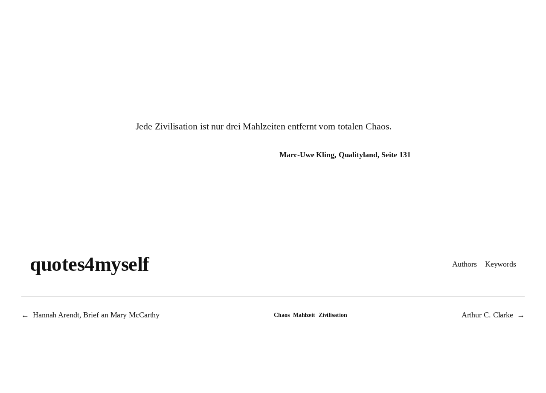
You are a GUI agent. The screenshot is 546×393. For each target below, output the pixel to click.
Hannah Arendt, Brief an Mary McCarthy (96, 315)
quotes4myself (89, 264)
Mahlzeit (304, 315)
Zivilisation (333, 315)
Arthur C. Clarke (487, 315)
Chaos (282, 315)
